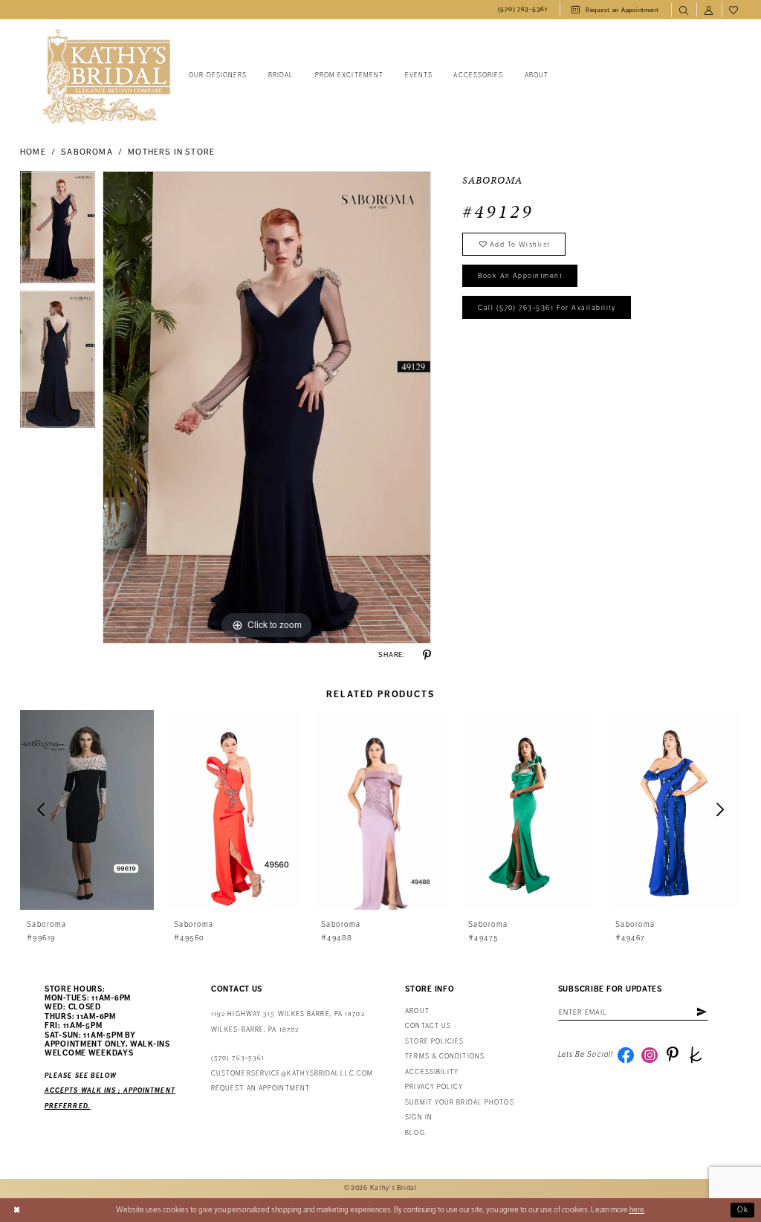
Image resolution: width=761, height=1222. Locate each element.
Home (33, 152)
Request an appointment (260, 1088)
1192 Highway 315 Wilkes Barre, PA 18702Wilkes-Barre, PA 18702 (288, 1021)
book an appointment (520, 275)
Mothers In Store (171, 152)
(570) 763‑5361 (238, 1058)
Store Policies (434, 1042)
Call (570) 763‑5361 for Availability (547, 307)
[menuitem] (523, 9)
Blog (414, 1133)
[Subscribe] (701, 1012)
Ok (743, 1210)
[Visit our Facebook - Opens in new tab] (626, 1054)
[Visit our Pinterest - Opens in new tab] (672, 1054)
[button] (709, 9)
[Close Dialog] (17, 1210)
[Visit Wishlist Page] (734, 9)
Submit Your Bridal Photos (459, 1103)
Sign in (419, 1117)
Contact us (428, 1026)
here (636, 1210)
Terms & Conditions (445, 1057)
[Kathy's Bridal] (106, 77)
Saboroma (86, 152)
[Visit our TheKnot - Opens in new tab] (696, 1054)
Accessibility (432, 1072)
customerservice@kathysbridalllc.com (292, 1074)
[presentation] (87, 810)
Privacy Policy (434, 1087)
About (417, 1011)
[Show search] (683, 9)
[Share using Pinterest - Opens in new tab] (427, 655)
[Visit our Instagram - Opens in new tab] (649, 1054)
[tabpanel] (57, 231)
